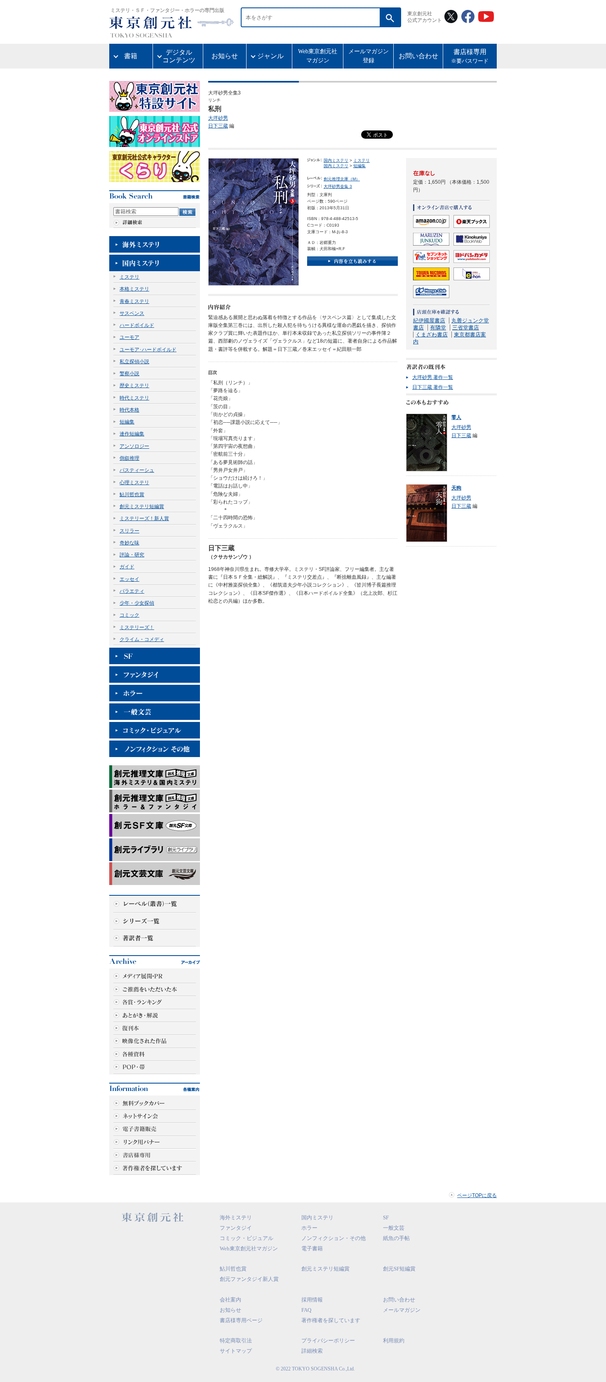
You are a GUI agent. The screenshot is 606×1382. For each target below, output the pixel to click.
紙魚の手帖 (396, 1238)
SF (386, 1217)
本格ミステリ (134, 289)
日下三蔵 (218, 126)
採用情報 (312, 1300)
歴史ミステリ (134, 385)
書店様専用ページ (241, 1320)
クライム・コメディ (142, 639)
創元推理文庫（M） (342, 179)
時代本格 (129, 410)
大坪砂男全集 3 (338, 186)
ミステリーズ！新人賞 (144, 518)
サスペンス (132, 313)
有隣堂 (438, 327)
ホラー (309, 1228)
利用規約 (393, 1340)
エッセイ (129, 579)
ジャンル (270, 55)
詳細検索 (312, 1351)
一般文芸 (393, 1228)
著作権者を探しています (330, 1320)
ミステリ (129, 277)
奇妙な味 (129, 543)
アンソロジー (134, 446)
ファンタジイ (236, 1228)
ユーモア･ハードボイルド (148, 350)
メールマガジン (401, 1310)
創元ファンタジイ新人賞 (249, 1279)
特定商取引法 (236, 1340)
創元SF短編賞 (399, 1269)
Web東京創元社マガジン (317, 56)
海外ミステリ (236, 1217)
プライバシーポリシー (328, 1340)
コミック (129, 615)
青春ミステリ (134, 301)
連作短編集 (132, 434)
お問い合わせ (418, 55)
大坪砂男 (218, 118)
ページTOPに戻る (477, 1195)
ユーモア (129, 337)
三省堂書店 (465, 327)
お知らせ (224, 55)
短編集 (127, 422)
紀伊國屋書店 (429, 320)
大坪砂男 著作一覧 (432, 377)
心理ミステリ (134, 482)
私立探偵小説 (134, 361)
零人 (456, 417)
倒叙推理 (129, 458)
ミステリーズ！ (137, 627)
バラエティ (132, 591)
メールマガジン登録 (368, 56)
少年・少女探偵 (137, 603)
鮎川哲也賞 (132, 494)
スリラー (129, 531)
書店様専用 (470, 56)
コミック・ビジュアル (246, 1238)
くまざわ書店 (432, 334)
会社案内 (230, 1300)
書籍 (130, 55)
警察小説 (129, 373)
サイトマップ (236, 1351)
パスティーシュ (137, 470)
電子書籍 (312, 1248)
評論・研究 (132, 555)
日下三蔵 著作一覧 (432, 387)
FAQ (306, 1310)
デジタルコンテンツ (178, 56)
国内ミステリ (336, 160)
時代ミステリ (134, 398)
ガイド (127, 567)
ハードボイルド (137, 325)
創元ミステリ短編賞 (142, 506)
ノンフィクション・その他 (333, 1238)
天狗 (456, 488)
